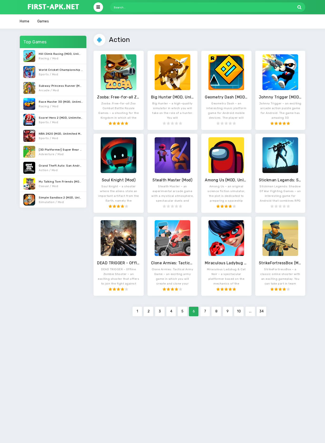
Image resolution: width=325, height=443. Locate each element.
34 (261, 311)
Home (24, 21)
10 (239, 311)
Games (43, 21)
